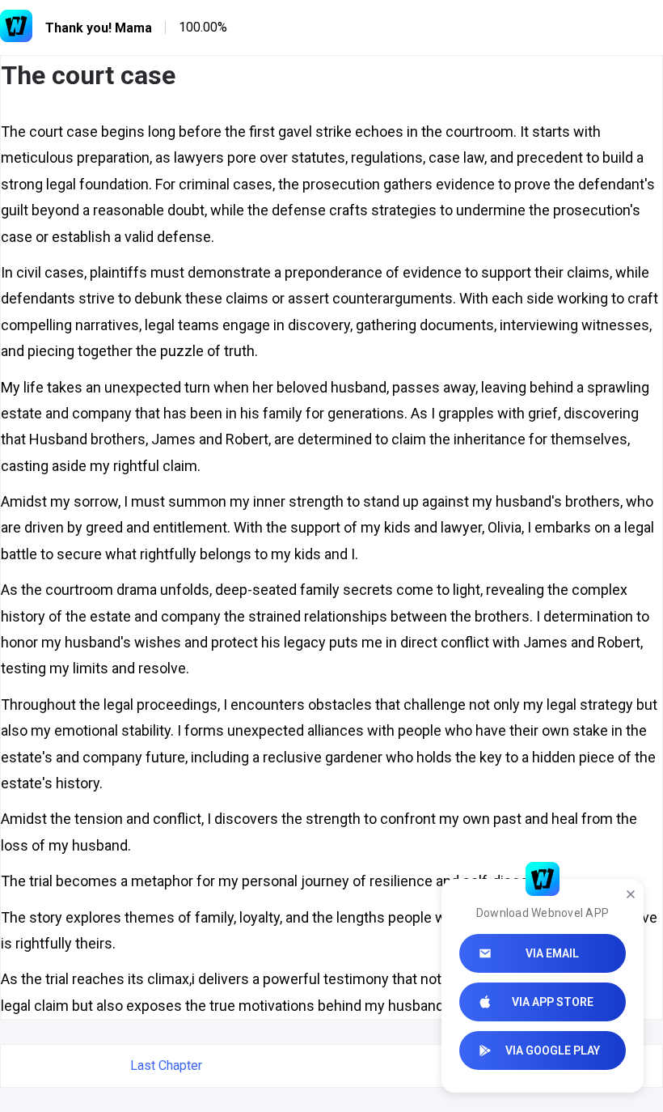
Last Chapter (166, 1065)
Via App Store (552, 1001)
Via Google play (552, 1050)
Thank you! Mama (98, 28)
